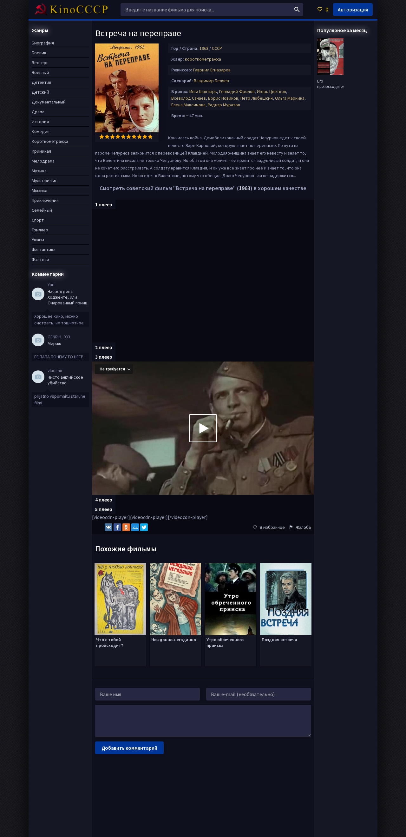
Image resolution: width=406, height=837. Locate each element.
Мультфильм (44, 180)
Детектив (41, 82)
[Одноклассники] (126, 527)
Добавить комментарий (129, 748)
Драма (38, 112)
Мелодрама (43, 161)
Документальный (49, 102)
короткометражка (203, 59)
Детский (40, 92)
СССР (217, 48)
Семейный (42, 210)
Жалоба (303, 527)
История (40, 121)
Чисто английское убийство (65, 380)
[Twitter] (144, 527)
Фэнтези (40, 259)
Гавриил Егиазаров (212, 70)
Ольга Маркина (289, 98)
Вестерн (40, 62)
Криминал (41, 151)
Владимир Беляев (211, 80)
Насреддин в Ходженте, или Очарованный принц (68, 297)
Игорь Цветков (271, 91)
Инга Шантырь (203, 91)
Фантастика (44, 249)
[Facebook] (117, 527)
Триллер (40, 230)
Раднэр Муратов (224, 105)
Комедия (40, 131)
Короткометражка (50, 141)
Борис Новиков (223, 98)
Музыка (39, 171)
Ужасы (38, 239)
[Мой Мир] (135, 527)
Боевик (39, 53)
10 (150, 136)
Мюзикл (39, 190)
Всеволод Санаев (188, 98)
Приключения (45, 200)
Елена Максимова (188, 105)
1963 (204, 48)
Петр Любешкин (256, 98)
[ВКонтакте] (108, 527)
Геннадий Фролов (237, 91)
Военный (40, 72)
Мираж (54, 343)
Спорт (38, 220)
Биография (43, 43)
